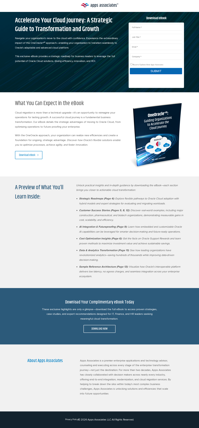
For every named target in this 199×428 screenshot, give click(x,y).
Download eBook (27, 155)
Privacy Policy (71, 419)
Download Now (99, 329)
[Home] (99, 7)
